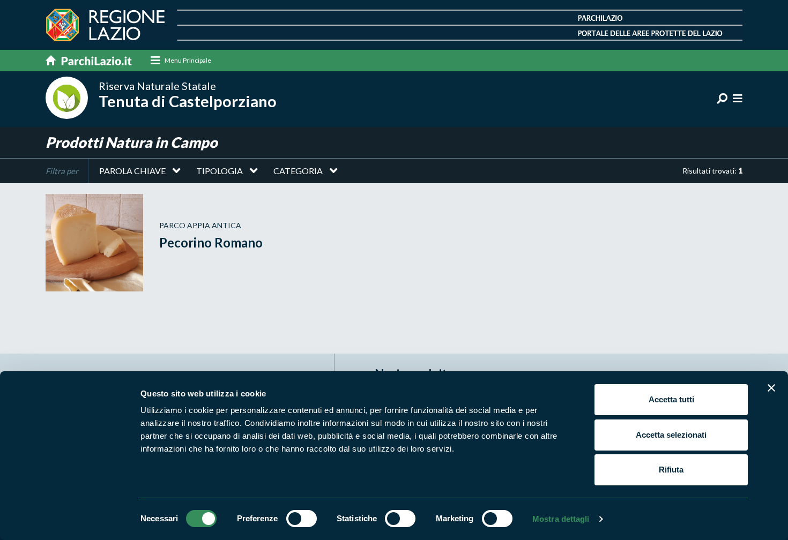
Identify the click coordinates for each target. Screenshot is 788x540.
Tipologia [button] (219, 171)
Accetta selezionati (671, 434)
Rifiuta (671, 469)
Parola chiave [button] (132, 171)
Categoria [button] (298, 171)
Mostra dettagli (561, 518)
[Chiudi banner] (771, 388)
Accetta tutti (671, 399)
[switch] (301, 518)
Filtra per (62, 171)
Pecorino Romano (211, 242)
